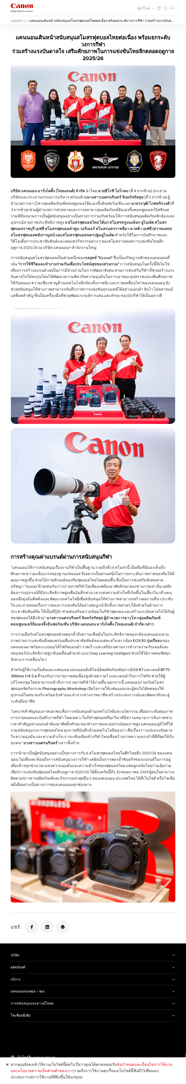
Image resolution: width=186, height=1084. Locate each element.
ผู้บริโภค (144, 8)
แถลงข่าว (18, 20)
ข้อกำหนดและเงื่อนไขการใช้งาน (144, 1064)
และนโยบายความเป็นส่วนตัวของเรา (41, 1070)
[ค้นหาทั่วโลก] (165, 8)
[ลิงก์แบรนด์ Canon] (22, 7)
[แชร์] (32, 927)
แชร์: (16, 927)
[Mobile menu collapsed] (172, 8)
